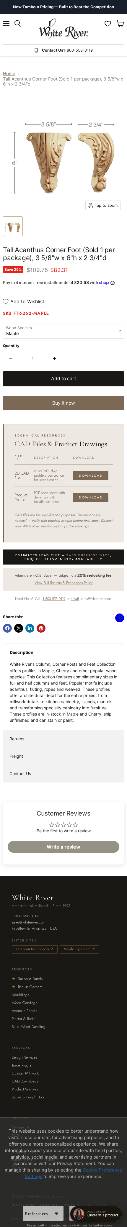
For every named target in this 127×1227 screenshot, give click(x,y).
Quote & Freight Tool (28, 1097)
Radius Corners (27, 987)
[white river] (64, 29)
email (75, 598)
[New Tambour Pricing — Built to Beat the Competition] (63, 6)
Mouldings (20, 995)
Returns (16, 738)
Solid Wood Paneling (28, 1026)
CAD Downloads (25, 1081)
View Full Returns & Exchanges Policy (64, 582)
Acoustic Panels (24, 1010)
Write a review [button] (63, 847)
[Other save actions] (56, 1213)
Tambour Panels (27, 979)
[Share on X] (18, 628)
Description (21, 652)
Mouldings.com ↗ (79, 949)
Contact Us (20, 773)
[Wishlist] (108, 24)
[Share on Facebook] (7, 628)
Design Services (24, 1057)
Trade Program (23, 1065)
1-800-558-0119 (54, 598)
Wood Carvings (24, 1002)
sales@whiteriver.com (28, 922)
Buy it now (63, 403)
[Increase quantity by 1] (54, 358)
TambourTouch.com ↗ (35, 949)
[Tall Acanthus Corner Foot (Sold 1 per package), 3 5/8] (12, 226)
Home (9, 73)
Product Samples (25, 1089)
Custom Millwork (25, 1073)
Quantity (11, 346)
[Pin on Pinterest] (41, 628)
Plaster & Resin (23, 1018)
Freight (16, 756)
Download (90, 475)
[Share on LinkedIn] (29, 628)
